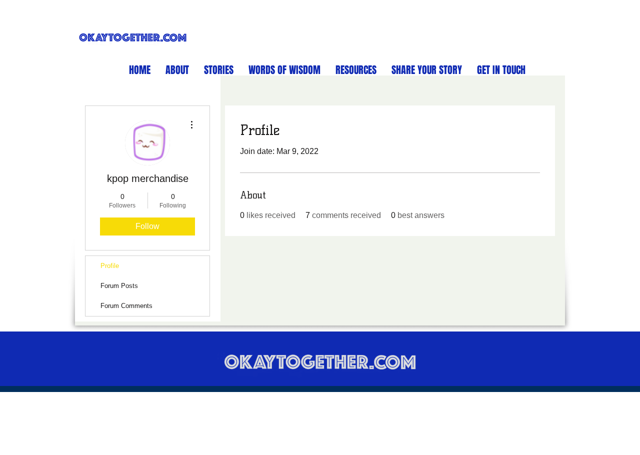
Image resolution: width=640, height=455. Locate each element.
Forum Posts (119, 286)
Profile (109, 266)
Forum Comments (126, 306)
